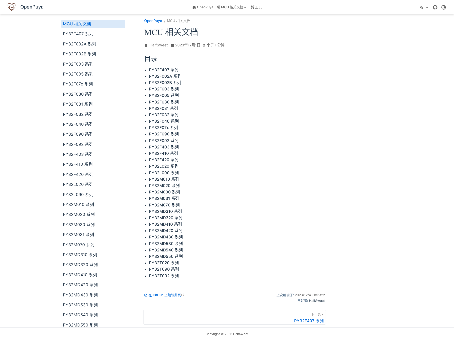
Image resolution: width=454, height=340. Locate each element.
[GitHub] (435, 7)
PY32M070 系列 (79, 244)
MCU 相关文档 (77, 23)
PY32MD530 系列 (80, 304)
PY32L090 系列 (78, 194)
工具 (258, 7)
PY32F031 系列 (78, 104)
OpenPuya (205, 7)
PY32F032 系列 (78, 114)
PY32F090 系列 (78, 134)
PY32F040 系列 (78, 124)
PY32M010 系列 (78, 204)
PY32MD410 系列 (80, 274)
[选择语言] (424, 7)
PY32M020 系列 (79, 214)
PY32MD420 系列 (80, 284)
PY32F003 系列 (78, 64)
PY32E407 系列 (78, 33)
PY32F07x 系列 (78, 83)
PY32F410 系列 (78, 164)
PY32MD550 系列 (80, 324)
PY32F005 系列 (78, 74)
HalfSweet (159, 45)
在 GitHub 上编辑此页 (166, 295)
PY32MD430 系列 (80, 294)
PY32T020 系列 (164, 262)
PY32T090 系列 (164, 269)
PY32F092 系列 (78, 144)
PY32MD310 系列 (80, 254)
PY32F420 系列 (78, 174)
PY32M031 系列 (78, 234)
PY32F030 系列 (78, 94)
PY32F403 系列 (78, 154)
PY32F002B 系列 (79, 53)
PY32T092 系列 (164, 275)
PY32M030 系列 (79, 224)
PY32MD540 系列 (80, 314)
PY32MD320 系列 (80, 264)
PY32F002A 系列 (79, 43)
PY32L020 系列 (78, 184)
